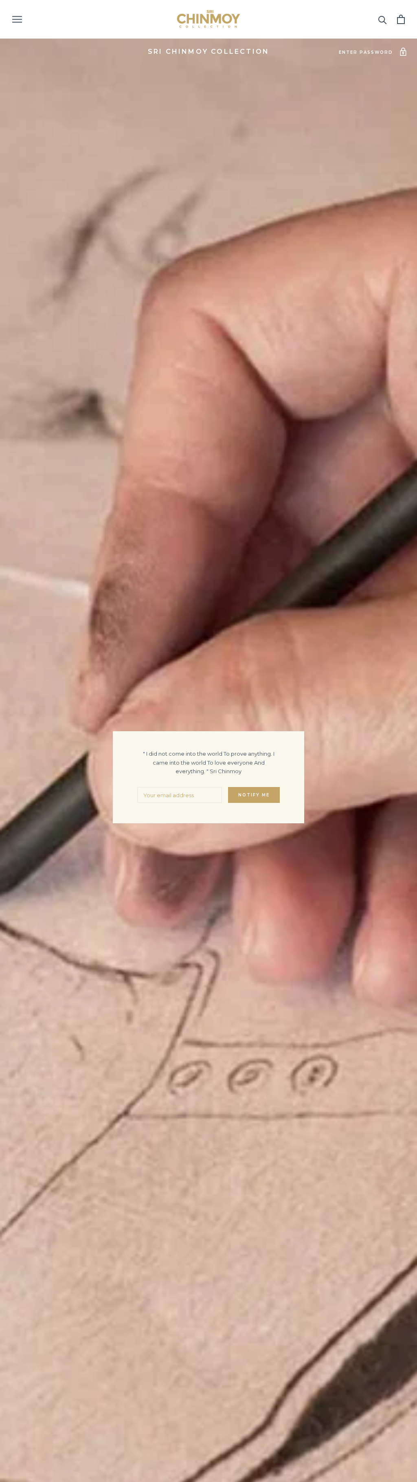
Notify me (254, 795)
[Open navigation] (17, 19)
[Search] (382, 19)
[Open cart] (401, 19)
